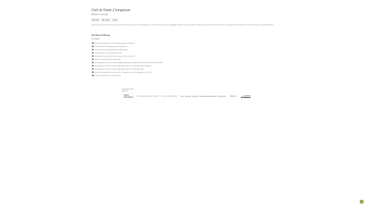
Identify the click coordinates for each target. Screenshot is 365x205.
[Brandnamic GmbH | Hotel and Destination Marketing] (246, 96)
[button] (362, 202)
